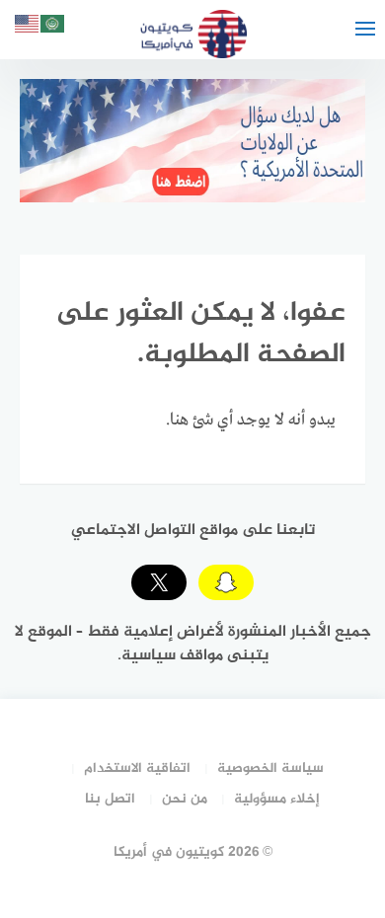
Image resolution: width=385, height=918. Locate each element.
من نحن (184, 799)
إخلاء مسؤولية (277, 799)
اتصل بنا (110, 799)
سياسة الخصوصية (270, 768)
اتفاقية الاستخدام (137, 768)
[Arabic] (53, 27)
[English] (27, 27)
